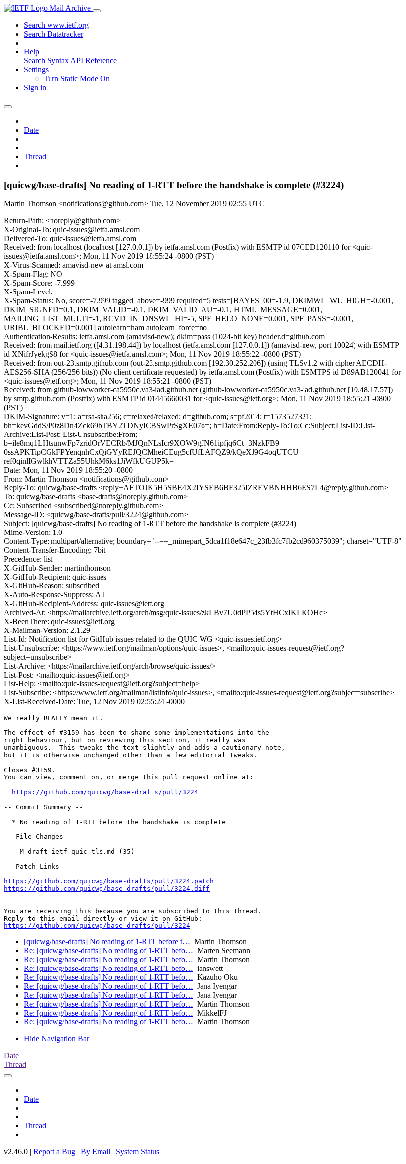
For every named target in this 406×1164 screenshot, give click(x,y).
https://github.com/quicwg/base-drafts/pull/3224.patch (109, 881)
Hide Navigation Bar (56, 1038)
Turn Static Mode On (77, 78)
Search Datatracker (53, 34)
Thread (35, 156)
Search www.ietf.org (56, 25)
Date (31, 130)
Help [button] (31, 52)
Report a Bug (54, 1151)
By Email (95, 1151)
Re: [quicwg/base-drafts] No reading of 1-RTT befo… (108, 950)
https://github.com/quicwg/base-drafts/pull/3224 (105, 792)
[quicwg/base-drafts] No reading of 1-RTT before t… (107, 941)
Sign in (35, 87)
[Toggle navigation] (97, 10)
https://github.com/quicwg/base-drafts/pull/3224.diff (107, 888)
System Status (137, 1151)
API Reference (93, 60)
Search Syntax (46, 60)
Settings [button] (36, 69)
